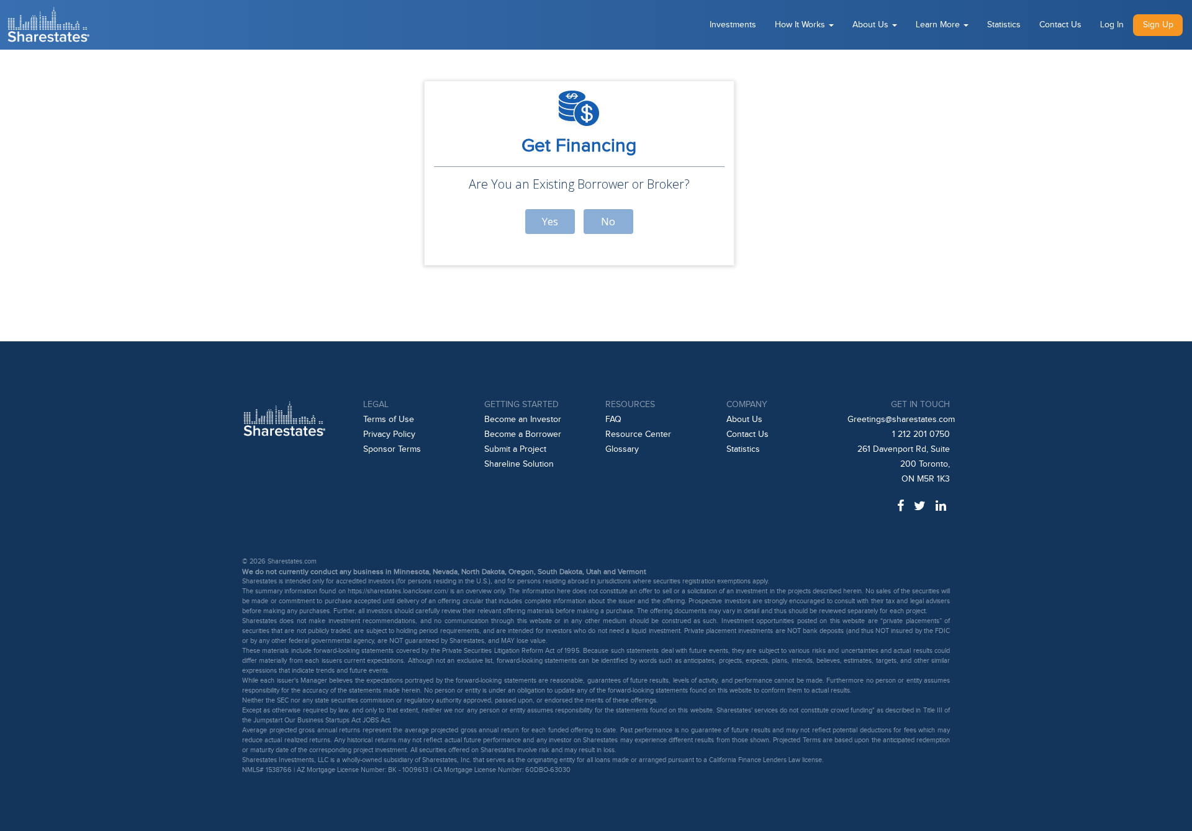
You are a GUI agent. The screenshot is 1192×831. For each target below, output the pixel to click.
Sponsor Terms (392, 449)
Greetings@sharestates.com (901, 419)
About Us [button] (871, 25)
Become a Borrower (522, 434)
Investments (733, 25)
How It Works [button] (801, 25)
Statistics (1004, 25)
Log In (1112, 25)
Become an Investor (522, 419)
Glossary (622, 449)
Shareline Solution (519, 464)
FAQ (613, 419)
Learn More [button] (939, 25)
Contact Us (1060, 25)
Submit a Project (515, 449)
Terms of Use (388, 419)
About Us (744, 419)
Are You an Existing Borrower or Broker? (579, 184)
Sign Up (1158, 25)
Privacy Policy (389, 434)
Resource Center (638, 434)
